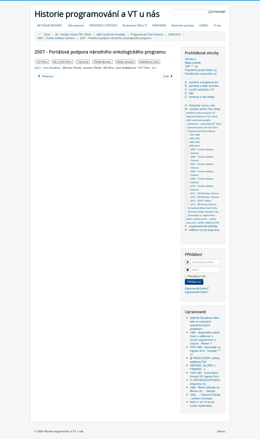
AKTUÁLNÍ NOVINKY (50, 25)
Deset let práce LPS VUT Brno (203, 127)
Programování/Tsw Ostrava (201, 131)
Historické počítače (182, 25)
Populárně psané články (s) (201, 70)
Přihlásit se (194, 282)
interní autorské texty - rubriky (201, 218)
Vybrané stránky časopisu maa (203, 211)
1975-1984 (194, 134)
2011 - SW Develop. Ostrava (205, 193)
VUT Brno (42, 61)
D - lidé (189, 93)
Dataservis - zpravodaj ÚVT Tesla (204, 123)
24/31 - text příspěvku (47, 68)
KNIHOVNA (159, 25)
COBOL (203, 25)
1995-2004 (194, 142)
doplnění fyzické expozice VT (200, 112)
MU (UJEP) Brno (62, 61)
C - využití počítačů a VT (199, 89)
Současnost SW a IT (134, 25)
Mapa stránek (193, 62)
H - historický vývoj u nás (200, 105)
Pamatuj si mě (196, 276)
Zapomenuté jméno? (197, 288)
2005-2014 (194, 145)
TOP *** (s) (191, 66)
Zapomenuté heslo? (196, 292)
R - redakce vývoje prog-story (202, 230)
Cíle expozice (76, 25)
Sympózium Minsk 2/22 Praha (202, 207)
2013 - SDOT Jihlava (201, 200)
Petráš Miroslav (102, 61)
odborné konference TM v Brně (201, 116)
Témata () (190, 59)
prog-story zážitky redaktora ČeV (202, 222)
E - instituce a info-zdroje (199, 97)
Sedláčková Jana (149, 61)
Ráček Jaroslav (125, 61)
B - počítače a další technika (202, 86)
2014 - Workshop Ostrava (203, 204)
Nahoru (221, 431)
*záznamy (82, 61)
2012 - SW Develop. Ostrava (205, 196)
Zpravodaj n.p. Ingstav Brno (201, 215)
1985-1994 (194, 138)
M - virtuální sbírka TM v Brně (202, 109)
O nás (217, 25)
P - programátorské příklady (201, 226)
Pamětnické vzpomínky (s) (201, 73)
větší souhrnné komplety (198, 120)
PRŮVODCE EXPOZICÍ (103, 25)
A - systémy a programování (201, 82)
